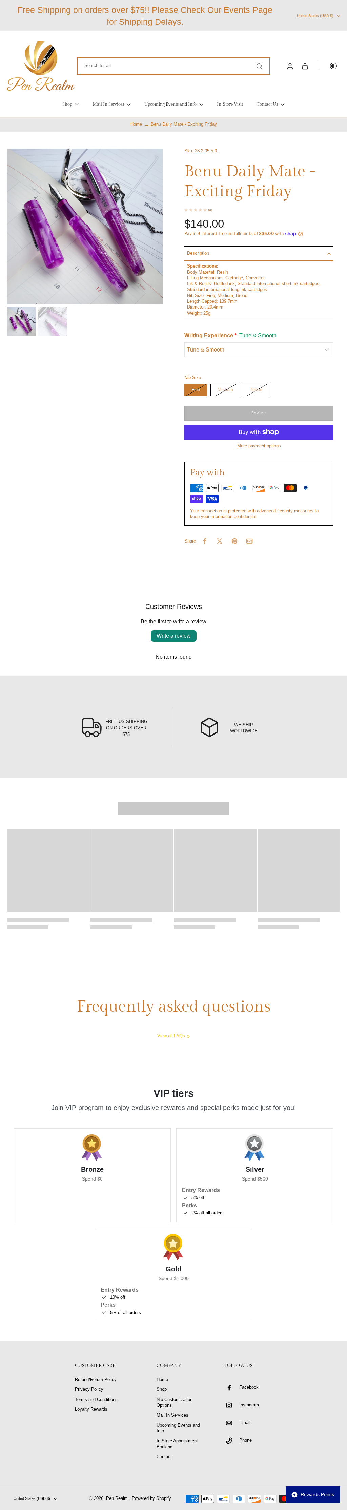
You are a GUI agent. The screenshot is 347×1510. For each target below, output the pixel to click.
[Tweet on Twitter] (219, 541)
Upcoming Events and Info (178, 1428)
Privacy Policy (89, 1389)
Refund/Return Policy (96, 1379)
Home (136, 124)
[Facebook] (231, 1387)
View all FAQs (171, 1036)
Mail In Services (172, 1415)
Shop (162, 1389)
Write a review (174, 636)
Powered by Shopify (151, 1498)
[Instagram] (231, 1405)
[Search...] (259, 66)
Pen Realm (117, 1498)
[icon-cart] (304, 66)
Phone (245, 1440)
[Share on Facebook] (204, 541)
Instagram (249, 1405)
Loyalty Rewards (91, 1409)
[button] (258, 413)
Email (244, 1422)
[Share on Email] (249, 541)
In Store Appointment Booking (177, 1444)
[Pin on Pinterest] (234, 541)
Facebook (249, 1387)
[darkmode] (329, 66)
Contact (164, 1456)
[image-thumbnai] (21, 321)
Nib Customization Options (174, 1402)
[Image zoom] (85, 226)
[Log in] (289, 66)
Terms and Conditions (96, 1399)
